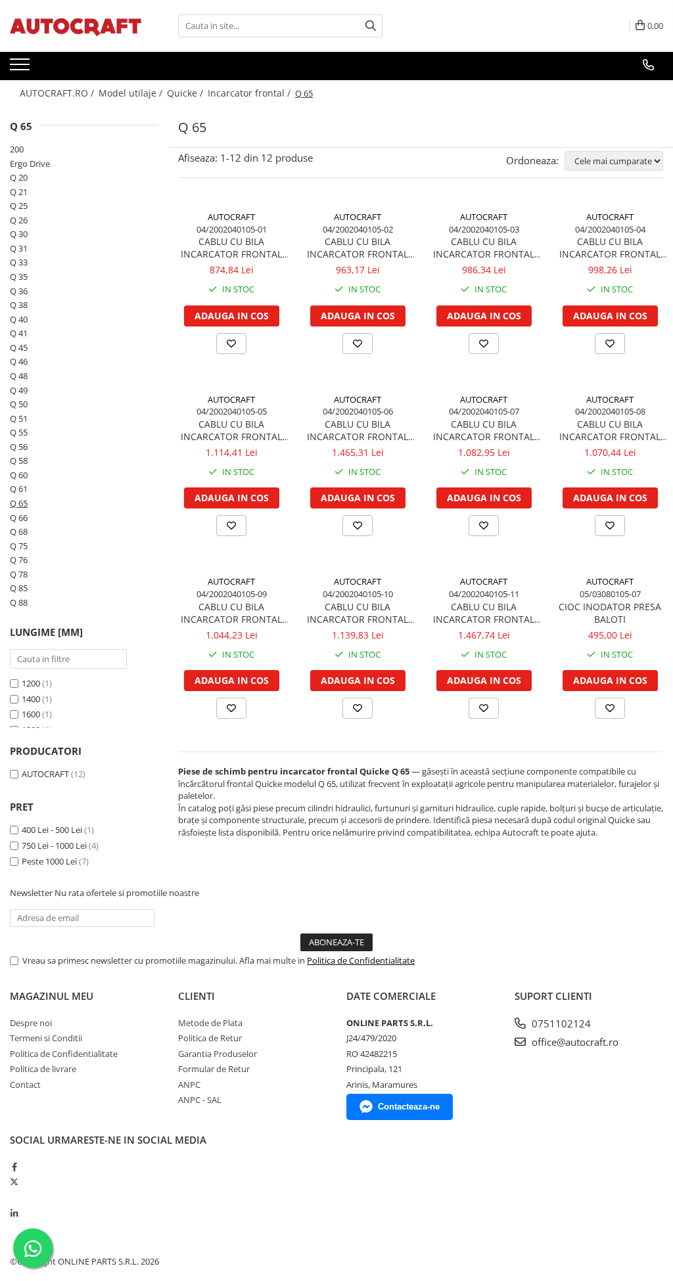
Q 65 (19, 503)
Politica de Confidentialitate (361, 960)
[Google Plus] (14, 1197)
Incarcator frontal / (250, 93)
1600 (31, 714)
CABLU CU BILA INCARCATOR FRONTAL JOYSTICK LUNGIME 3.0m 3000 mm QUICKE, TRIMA (357, 612)
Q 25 (19, 206)
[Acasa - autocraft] (75, 26)
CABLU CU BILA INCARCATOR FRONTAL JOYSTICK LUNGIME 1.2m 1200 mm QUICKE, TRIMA (231, 247)
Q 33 (19, 262)
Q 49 (19, 390)
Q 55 (19, 432)
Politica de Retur (210, 1038)
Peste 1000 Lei (49, 861)
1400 (31, 699)
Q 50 (19, 404)
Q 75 (19, 546)
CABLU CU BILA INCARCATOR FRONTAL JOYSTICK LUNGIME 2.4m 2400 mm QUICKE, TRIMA (484, 430)
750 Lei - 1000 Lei (54, 845)
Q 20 (19, 177)
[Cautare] (371, 25)
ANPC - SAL (199, 1100)
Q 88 (19, 602)
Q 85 (19, 588)
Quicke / (186, 93)
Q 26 (19, 220)
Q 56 (19, 447)
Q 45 (19, 347)
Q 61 (19, 489)
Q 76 (19, 560)
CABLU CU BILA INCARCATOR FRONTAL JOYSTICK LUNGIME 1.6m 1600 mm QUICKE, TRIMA (484, 247)
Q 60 (19, 475)
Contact (25, 1084)
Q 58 (19, 460)
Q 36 (19, 291)
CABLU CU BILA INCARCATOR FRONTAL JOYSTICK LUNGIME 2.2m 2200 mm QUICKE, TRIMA (357, 430)
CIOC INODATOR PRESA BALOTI (610, 612)
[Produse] (21, 68)
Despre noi (31, 1023)
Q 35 (19, 276)
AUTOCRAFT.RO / (58, 93)
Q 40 (19, 319)
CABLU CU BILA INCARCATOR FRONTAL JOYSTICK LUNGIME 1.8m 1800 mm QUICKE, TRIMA (610, 247)
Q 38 (19, 305)
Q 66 (19, 518)
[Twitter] (14, 1182)
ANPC (189, 1084)
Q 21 (19, 192)
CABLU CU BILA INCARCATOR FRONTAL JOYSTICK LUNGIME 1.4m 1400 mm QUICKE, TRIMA (357, 247)
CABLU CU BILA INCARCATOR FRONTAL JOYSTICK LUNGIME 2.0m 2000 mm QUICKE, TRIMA (231, 430)
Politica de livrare (43, 1069)
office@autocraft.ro (573, 1041)
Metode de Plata (210, 1023)
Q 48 (19, 376)
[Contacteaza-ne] (648, 65)
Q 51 (19, 418)
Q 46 (19, 361)
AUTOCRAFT (45, 774)
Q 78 (19, 574)
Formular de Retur (214, 1069)
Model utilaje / (132, 93)
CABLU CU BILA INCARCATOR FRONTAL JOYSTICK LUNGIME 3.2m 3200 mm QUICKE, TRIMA (484, 612)
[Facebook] (14, 1167)
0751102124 (560, 1023)
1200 (31, 683)
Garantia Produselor (217, 1054)
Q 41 (19, 333)
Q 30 (19, 234)
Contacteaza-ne (409, 1107)
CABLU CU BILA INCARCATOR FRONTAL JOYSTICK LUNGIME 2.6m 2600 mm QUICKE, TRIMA (610, 430)
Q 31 (19, 248)
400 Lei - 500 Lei (52, 830)
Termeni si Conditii (46, 1038)
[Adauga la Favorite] (231, 343)
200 (17, 149)
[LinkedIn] (14, 1213)
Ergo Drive (30, 163)
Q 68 (19, 531)
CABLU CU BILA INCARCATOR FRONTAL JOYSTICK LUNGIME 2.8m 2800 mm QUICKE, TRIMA (231, 612)
